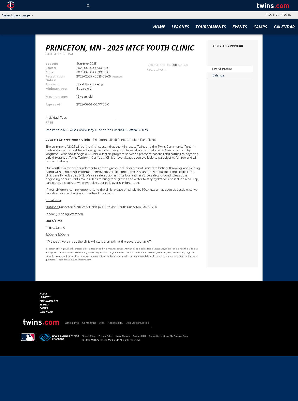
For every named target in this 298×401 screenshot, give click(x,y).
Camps (260, 27)
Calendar (284, 27)
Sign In (286, 15)
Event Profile (222, 69)
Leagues (180, 27)
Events (239, 27)
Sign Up (271, 15)
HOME (159, 27)
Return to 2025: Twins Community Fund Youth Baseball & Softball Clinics (97, 130)
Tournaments (210, 27)
